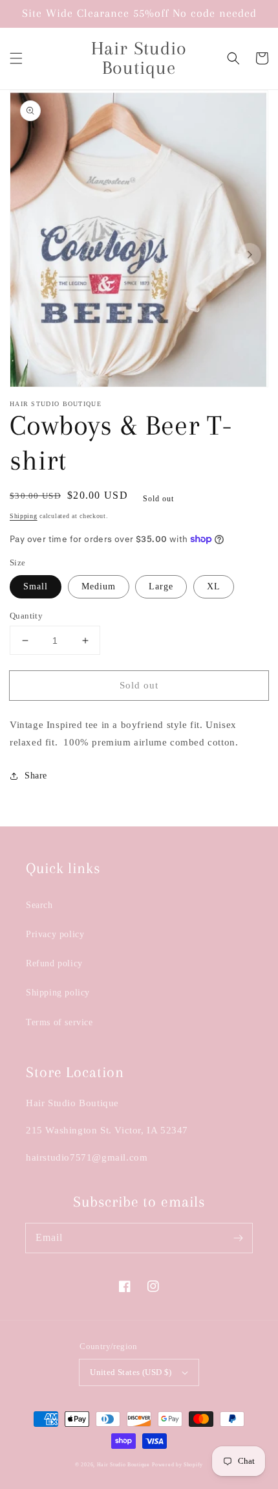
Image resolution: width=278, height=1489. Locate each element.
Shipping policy (58, 992)
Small (35, 586)
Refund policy (54, 963)
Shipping (23, 515)
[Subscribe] (238, 1237)
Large (161, 586)
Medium (98, 586)
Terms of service (59, 1022)
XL (213, 586)
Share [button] (36, 775)
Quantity (26, 615)
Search (39, 905)
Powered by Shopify (177, 1465)
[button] (16, 58)
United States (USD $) (130, 1372)
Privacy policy (55, 934)
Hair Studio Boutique (123, 1465)
